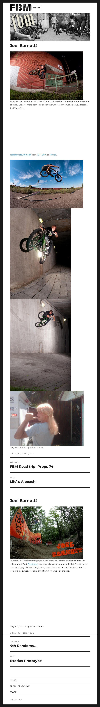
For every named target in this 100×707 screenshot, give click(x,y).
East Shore (33, 564)
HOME (13, 680)
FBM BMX (41, 155)
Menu (36, 8)
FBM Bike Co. (15, 700)
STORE (13, 692)
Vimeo (53, 155)
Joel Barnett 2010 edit (20, 155)
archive (13, 454)
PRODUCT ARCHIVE (20, 686)
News (32, 454)
